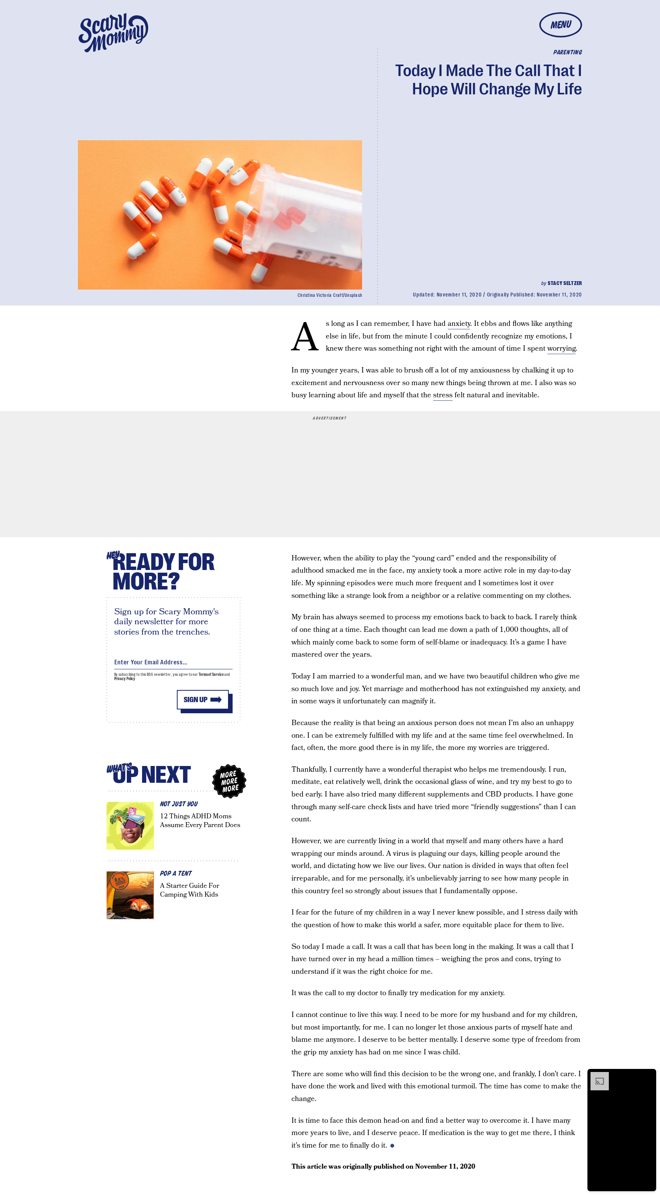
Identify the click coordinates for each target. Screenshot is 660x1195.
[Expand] (596, 1075)
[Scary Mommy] (113, 33)
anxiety (459, 324)
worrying (561, 348)
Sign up (195, 699)
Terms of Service (211, 674)
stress (443, 395)
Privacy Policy (125, 679)
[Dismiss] (648, 1075)
